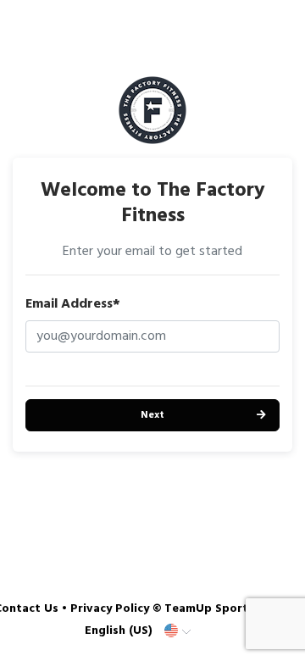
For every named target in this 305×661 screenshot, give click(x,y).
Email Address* (72, 304)
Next (152, 415)
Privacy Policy (109, 609)
